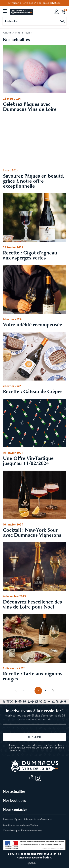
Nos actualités (14, 791)
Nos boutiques (14, 800)
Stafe (39, 863)
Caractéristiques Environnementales (22, 831)
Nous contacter (15, 809)
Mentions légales (12, 819)
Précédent (15, 690)
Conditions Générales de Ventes (20, 825)
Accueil (7, 32)
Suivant (53, 690)
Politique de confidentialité (37, 819)
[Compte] (56, 11)
